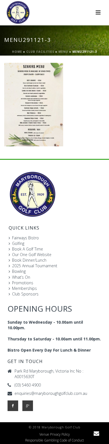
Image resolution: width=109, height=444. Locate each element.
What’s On (21, 277)
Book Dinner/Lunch (29, 260)
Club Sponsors (25, 294)
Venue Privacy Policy (54, 434)
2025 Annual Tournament (34, 265)
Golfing (18, 243)
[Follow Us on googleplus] (27, 405)
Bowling (19, 271)
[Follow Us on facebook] (13, 405)
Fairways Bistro (25, 237)
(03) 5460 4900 (28, 385)
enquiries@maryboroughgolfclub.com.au (51, 393)
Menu (63, 52)
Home (17, 52)
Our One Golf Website (31, 254)
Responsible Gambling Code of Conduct (54, 440)
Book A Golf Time (27, 249)
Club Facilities (40, 52)
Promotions (22, 282)
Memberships (24, 288)
